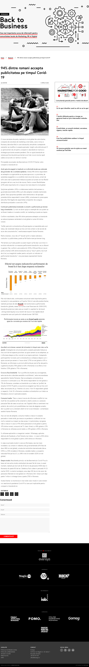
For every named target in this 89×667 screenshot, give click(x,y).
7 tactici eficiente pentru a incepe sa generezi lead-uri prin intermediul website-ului (71, 118)
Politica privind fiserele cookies (9, 650)
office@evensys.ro (35, 657)
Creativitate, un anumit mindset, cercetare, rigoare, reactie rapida (71, 129)
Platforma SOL (5, 655)
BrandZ (20, 304)
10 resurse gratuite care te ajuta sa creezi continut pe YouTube (71, 149)
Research (10, 58)
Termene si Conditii (6, 653)
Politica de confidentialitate (8, 652)
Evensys (33, 650)
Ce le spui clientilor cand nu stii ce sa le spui (72, 108)
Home (2, 58)
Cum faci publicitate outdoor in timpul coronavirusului (70, 139)
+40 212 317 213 (35, 655)
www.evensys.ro (15, 665)
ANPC (2, 657)
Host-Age (85, 665)
